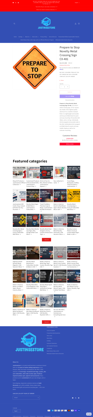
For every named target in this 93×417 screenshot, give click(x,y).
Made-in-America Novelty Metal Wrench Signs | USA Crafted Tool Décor (59, 287)
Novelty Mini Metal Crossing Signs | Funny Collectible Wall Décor (18, 231)
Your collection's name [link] (59, 182)
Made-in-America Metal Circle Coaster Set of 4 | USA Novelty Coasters (60, 264)
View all (46, 239)
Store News (49, 338)
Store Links (49, 335)
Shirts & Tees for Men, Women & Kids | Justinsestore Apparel (46, 183)
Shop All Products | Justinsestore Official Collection (19, 182)
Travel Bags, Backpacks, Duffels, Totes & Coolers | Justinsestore (73, 183)
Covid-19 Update (51, 330)
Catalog (49, 340)
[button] (14, 23)
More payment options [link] (69, 99)
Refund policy (25, 416)
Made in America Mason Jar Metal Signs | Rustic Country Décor (18, 287)
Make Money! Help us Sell (53, 351)
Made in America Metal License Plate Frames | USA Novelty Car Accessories (73, 264)
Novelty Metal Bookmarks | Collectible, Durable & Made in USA (32, 264)
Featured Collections (52, 343)
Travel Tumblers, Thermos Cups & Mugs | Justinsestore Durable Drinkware (46, 206)
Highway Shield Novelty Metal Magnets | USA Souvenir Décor (17, 264)
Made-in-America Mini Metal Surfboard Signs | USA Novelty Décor (32, 312)
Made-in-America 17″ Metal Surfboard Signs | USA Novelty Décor (19, 312)
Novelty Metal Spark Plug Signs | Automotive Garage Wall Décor (46, 287)
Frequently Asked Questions (53, 333)
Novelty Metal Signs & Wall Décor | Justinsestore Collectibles (32, 206)
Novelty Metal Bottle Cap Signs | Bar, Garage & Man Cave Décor (32, 231)
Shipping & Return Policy (65, 65)
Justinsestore (18, 416)
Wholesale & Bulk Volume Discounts (55, 353)
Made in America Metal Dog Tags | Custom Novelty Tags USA (46, 264)
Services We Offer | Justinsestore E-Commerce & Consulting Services (60, 312)
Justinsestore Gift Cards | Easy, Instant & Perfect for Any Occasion (19, 206)
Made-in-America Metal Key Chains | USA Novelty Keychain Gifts (45, 312)
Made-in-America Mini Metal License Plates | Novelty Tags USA (73, 287)
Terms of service (40, 416)
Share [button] (62, 80)
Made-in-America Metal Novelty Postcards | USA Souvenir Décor (59, 231)
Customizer (49, 348)
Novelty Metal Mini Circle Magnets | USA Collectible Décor (32, 286)
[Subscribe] (38, 397)
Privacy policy (32, 416)
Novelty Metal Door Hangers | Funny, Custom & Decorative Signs (46, 231)
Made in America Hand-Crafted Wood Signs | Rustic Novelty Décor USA (60, 206)
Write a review (70, 144)
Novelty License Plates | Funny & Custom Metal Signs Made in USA (73, 231)
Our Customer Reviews (52, 346)
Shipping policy (48, 416)
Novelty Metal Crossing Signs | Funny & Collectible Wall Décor (73, 206)
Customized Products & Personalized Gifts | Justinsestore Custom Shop (32, 183)
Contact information (56, 416)
